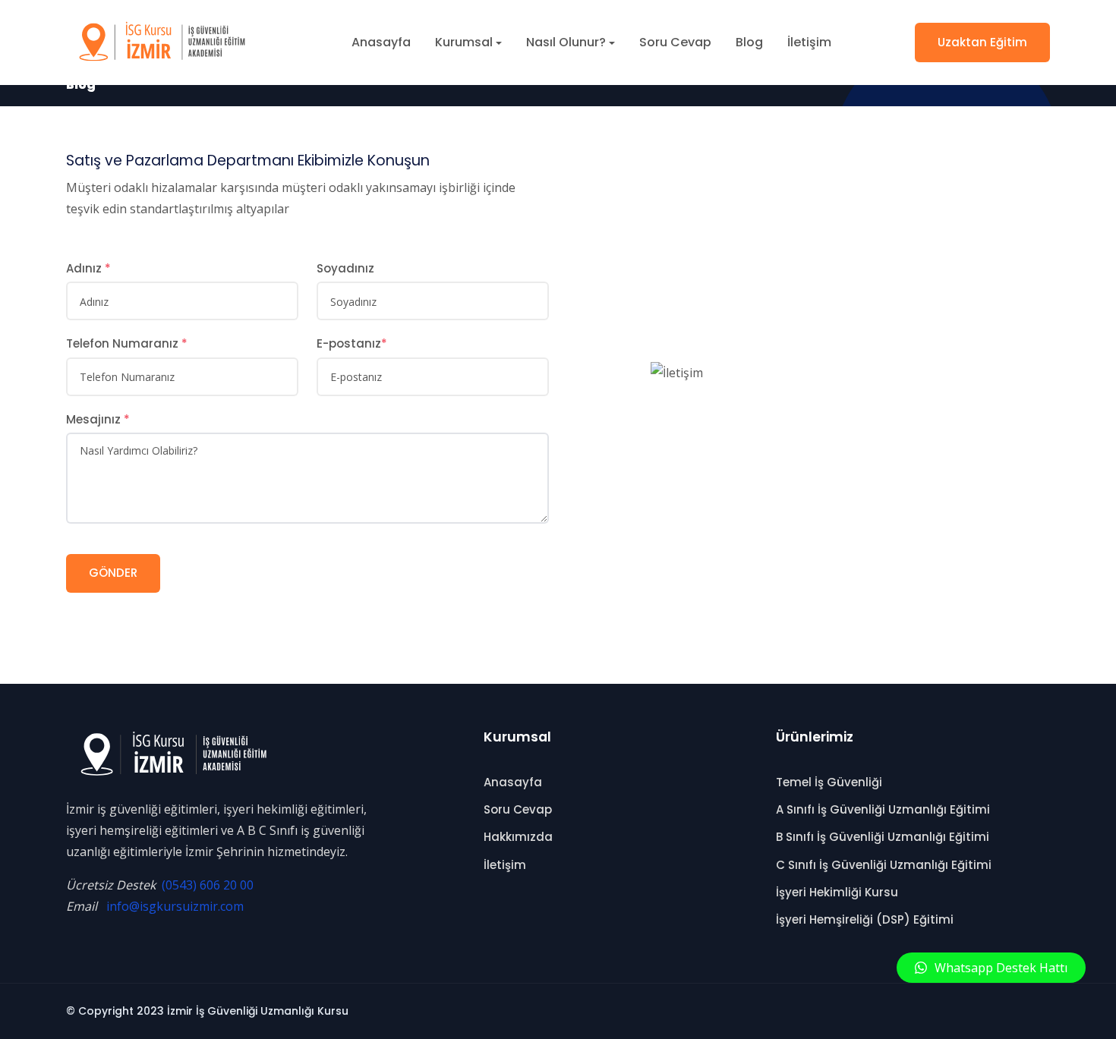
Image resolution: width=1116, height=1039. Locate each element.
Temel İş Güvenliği (829, 782)
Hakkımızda (518, 837)
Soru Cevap (675, 42)
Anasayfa (381, 42)
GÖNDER (113, 573)
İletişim (809, 42)
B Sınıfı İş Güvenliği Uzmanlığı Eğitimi (882, 837)
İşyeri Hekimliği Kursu (837, 892)
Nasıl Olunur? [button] (566, 42)
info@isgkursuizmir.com (175, 906)
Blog (749, 42)
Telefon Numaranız (127, 343)
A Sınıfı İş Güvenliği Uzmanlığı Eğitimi (883, 809)
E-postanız (352, 343)
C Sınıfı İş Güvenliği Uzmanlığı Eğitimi (883, 865)
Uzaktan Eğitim (982, 42)
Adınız (88, 268)
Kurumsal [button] (464, 42)
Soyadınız (345, 268)
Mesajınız (98, 419)
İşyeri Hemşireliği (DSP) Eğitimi (865, 919)
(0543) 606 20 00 (208, 885)
